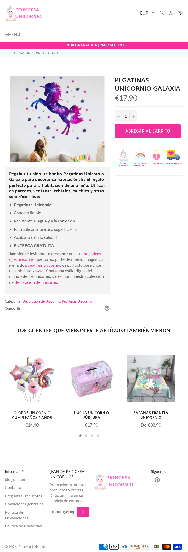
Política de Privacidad (23, 525)
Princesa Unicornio (32, 547)
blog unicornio (17, 479)
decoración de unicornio (36, 282)
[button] (80, 435)
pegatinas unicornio (42, 265)
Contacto (13, 487)
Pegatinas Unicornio (77, 301)
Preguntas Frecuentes (23, 495)
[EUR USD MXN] (146, 13)
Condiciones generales (24, 503)
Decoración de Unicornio (41, 301)
